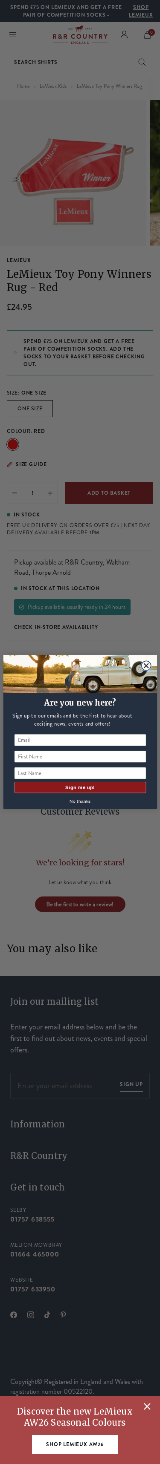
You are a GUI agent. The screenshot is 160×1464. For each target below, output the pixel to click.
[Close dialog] (146, 666)
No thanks (80, 801)
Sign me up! (80, 787)
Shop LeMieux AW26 (75, 1444)
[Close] (147, 1406)
